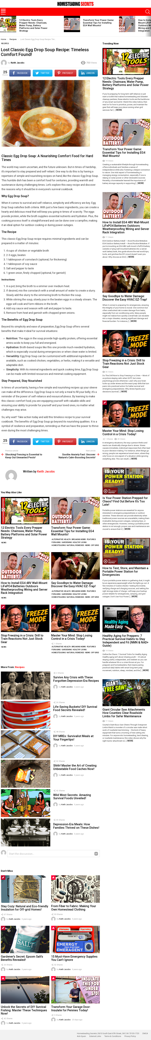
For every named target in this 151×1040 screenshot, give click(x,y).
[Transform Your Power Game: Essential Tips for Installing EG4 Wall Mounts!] (72, 24)
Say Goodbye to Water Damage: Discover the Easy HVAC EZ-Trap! (73, 584)
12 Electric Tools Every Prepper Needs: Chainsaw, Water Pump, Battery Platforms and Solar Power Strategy (33, 25)
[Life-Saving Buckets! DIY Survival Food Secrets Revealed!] (25, 715)
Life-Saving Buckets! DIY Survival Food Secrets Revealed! (75, 708)
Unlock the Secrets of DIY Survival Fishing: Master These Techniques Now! (24, 1010)
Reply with (96, 853)
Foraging (56, 542)
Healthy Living (80, 542)
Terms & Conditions (112, 1036)
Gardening (67, 542)
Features (91, 539)
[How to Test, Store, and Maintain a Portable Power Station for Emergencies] (126, 551)
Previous (1, 26)
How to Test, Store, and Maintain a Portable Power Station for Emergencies (125, 571)
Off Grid (95, 545)
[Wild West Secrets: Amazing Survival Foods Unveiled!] (25, 803)
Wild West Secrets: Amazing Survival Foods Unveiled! (72, 796)
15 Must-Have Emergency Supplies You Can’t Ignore (74, 958)
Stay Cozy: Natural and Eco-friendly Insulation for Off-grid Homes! (24, 907)
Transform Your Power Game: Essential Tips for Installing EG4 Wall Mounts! (98, 23)
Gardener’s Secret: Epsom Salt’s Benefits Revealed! (22, 958)
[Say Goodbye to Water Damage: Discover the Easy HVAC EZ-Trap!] (75, 565)
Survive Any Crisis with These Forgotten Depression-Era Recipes (76, 679)
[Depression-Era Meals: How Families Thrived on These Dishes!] (25, 832)
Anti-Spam (81, 1036)
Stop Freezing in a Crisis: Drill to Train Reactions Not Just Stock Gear (22, 639)
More (119, 110)
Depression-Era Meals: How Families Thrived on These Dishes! (76, 825)
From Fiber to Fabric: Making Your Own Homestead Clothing (73, 907)
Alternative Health (61, 539)
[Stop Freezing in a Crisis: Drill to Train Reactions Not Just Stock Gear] (25, 618)
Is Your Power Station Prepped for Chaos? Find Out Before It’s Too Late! (125, 501)
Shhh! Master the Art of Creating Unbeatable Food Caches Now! (75, 767)
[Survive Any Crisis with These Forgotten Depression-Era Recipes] (25, 685)
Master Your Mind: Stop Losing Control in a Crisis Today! (71, 637)
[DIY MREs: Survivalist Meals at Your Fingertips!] (25, 744)
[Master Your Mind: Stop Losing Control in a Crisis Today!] (75, 618)
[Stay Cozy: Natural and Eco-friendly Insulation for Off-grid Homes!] (25, 889)
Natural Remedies (75, 545)
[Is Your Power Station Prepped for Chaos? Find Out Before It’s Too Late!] (126, 481)
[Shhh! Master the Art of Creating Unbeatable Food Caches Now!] (25, 774)
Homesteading (59, 545)
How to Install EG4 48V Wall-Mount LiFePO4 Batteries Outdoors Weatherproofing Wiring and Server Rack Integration (24, 588)
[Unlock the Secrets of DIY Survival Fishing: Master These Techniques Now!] (25, 989)
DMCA (145, 1033)
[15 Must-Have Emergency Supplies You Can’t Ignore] (75, 939)
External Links (95, 1036)
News (3, 543)
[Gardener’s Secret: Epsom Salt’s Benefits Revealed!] (25, 939)
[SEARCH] (147, 12)
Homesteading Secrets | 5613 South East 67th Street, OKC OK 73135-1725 (108, 1033)
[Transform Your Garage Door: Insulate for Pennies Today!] (75, 989)
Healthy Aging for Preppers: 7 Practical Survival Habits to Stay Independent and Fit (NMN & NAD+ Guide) (125, 641)
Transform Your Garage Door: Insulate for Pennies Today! (70, 1008)
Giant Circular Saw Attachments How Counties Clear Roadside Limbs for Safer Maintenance (123, 713)
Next (149, 26)
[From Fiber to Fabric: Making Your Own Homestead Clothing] (75, 889)
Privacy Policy (130, 1036)
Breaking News (79, 539)
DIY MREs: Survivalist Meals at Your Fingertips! (73, 737)
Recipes (19, 667)
